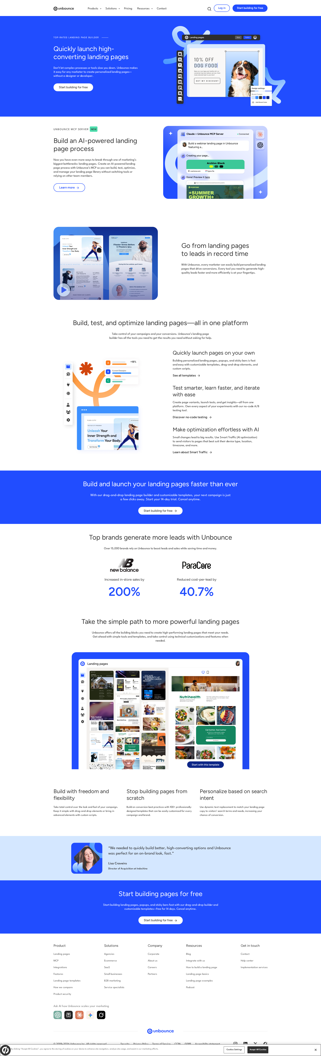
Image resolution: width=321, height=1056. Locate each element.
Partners (152, 974)
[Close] (315, 1049)
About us (152, 961)
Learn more (67, 187)
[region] (160, 1050)
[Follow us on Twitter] (255, 1043)
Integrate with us (195, 961)
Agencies (109, 954)
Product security (62, 994)
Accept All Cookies (258, 1050)
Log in (222, 8)
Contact (162, 8)
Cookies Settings (234, 1050)
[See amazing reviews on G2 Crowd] (265, 1043)
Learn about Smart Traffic (190, 452)
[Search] (209, 9)
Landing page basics (197, 974)
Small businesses (113, 974)
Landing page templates (67, 981)
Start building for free (250, 8)
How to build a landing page (201, 967)
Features (58, 974)
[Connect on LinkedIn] (245, 1043)
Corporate (153, 954)
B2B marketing (112, 981)
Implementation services (254, 967)
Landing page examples (199, 981)
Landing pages (62, 954)
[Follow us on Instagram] (235, 1043)
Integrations (60, 967)
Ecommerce (110, 961)
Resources (194, 946)
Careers (152, 967)
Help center (247, 961)
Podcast (190, 987)
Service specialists (114, 987)
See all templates (184, 375)
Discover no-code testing (190, 417)
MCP (56, 961)
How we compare (63, 987)
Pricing (128, 8)
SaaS (107, 967)
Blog (188, 954)
